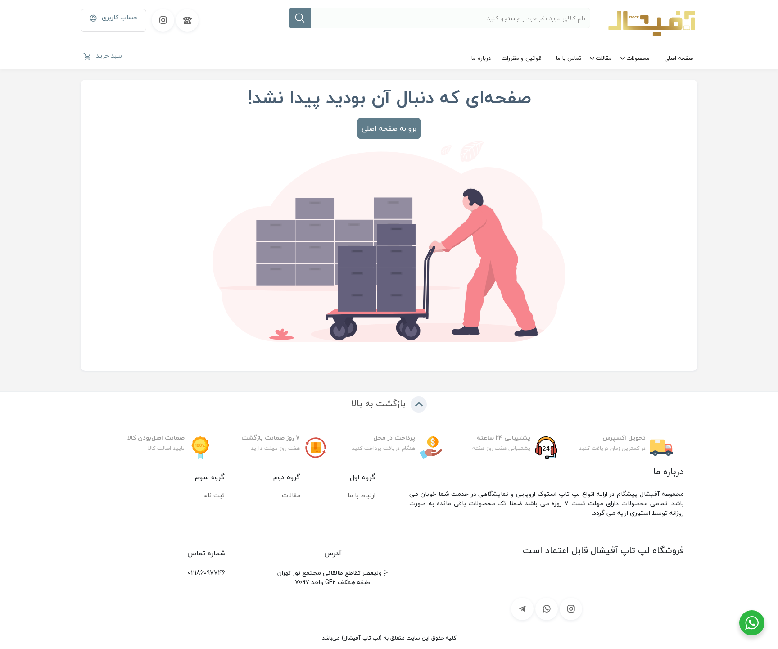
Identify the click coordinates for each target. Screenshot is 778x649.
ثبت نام (214, 495)
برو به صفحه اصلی (389, 128)
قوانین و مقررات (522, 58)
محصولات (638, 58)
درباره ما (481, 58)
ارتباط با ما (361, 495)
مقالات (604, 58)
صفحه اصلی (678, 58)
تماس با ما (568, 58)
